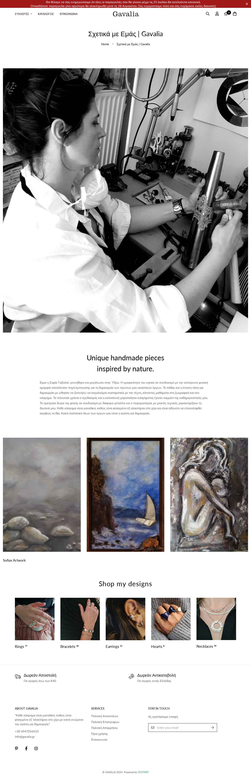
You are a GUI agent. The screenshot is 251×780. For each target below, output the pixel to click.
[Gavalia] (125, 13)
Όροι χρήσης (99, 733)
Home (105, 44)
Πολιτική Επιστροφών (105, 722)
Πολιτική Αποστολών (104, 716)
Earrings (114, 646)
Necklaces (206, 646)
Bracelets (69, 646)
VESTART (143, 772)
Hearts (157, 646)
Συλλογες (22, 13)
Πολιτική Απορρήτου (104, 728)
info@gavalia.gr (25, 736)
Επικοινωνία (99, 739)
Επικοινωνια (68, 13)
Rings (21, 646)
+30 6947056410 (27, 731)
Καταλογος (46, 13)
